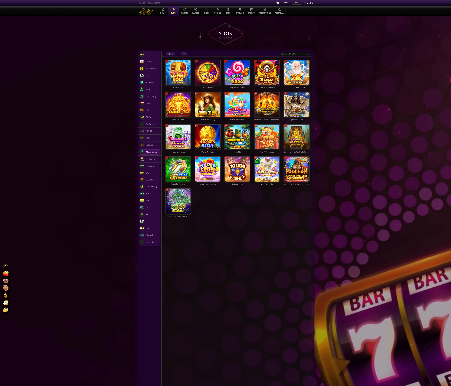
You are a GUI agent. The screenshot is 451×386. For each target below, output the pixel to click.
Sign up (296, 3)
